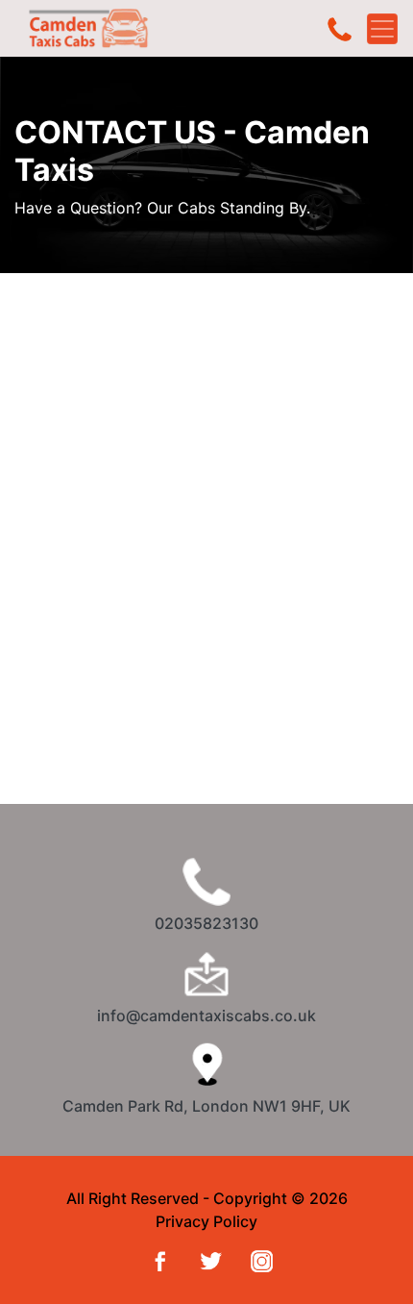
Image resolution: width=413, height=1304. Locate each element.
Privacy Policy (206, 1221)
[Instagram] (257, 1259)
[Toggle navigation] (382, 28)
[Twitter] (207, 1259)
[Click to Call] (340, 28)
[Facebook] (156, 1259)
